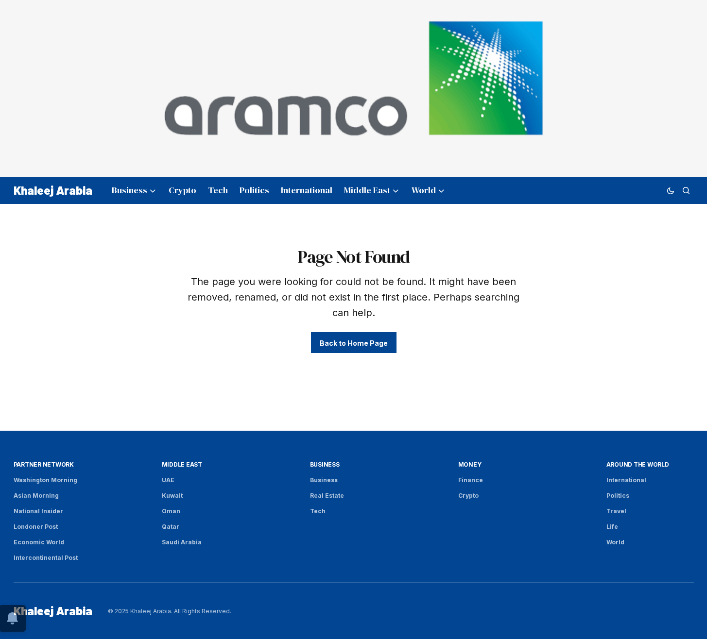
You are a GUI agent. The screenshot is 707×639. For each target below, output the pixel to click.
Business (325, 464)
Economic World (39, 542)
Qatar (170, 526)
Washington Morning (45, 480)
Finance (470, 480)
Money (470, 464)
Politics (617, 495)
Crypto (468, 495)
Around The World (637, 464)
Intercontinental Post (46, 557)
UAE (168, 480)
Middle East (182, 464)
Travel (616, 511)
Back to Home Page (354, 343)
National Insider (38, 511)
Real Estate (327, 495)
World (615, 542)
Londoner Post (36, 526)
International (626, 480)
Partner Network (44, 464)
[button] (670, 190)
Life (612, 526)
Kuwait (172, 495)
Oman (171, 511)
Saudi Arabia (182, 542)
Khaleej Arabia (53, 190)
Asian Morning (36, 495)
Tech (318, 511)
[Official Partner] (353, 88)
